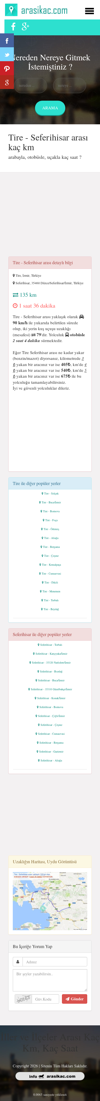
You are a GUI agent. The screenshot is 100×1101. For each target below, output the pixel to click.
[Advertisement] (50, 216)
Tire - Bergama (51, 547)
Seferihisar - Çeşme (51, 725)
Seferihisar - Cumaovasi (51, 734)
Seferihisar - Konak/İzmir (51, 698)
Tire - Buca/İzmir (51, 502)
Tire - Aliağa (51, 538)
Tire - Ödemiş (51, 529)
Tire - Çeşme (51, 556)
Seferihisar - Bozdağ (51, 671)
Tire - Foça (51, 520)
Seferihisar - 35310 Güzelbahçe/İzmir (51, 689)
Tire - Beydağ (51, 609)
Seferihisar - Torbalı (51, 645)
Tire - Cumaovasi (51, 573)
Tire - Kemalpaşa (51, 564)
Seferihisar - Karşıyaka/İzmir (51, 653)
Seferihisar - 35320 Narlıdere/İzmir (51, 662)
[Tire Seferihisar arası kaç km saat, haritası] (50, 900)
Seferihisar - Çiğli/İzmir (51, 716)
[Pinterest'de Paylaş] (7, 68)
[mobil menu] (89, 10)
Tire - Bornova (51, 511)
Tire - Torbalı (51, 600)
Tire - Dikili (51, 582)
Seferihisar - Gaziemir (51, 751)
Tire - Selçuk (51, 493)
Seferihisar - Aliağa (51, 760)
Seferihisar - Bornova (51, 707)
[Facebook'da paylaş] (7, 40)
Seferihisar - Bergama (51, 742)
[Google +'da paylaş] (7, 82)
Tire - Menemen (51, 591)
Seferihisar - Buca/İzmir (51, 680)
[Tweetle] (7, 54)
